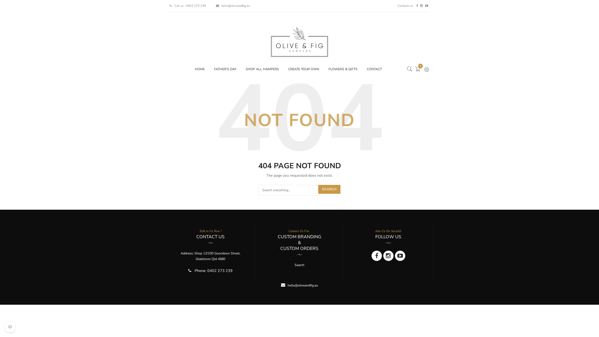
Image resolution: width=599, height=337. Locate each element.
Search (329, 189)
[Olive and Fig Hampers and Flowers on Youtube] (426, 6)
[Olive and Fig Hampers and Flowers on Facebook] (417, 6)
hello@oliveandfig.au (235, 6)
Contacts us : (406, 6)
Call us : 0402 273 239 (190, 6)
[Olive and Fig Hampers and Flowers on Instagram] (421, 6)
